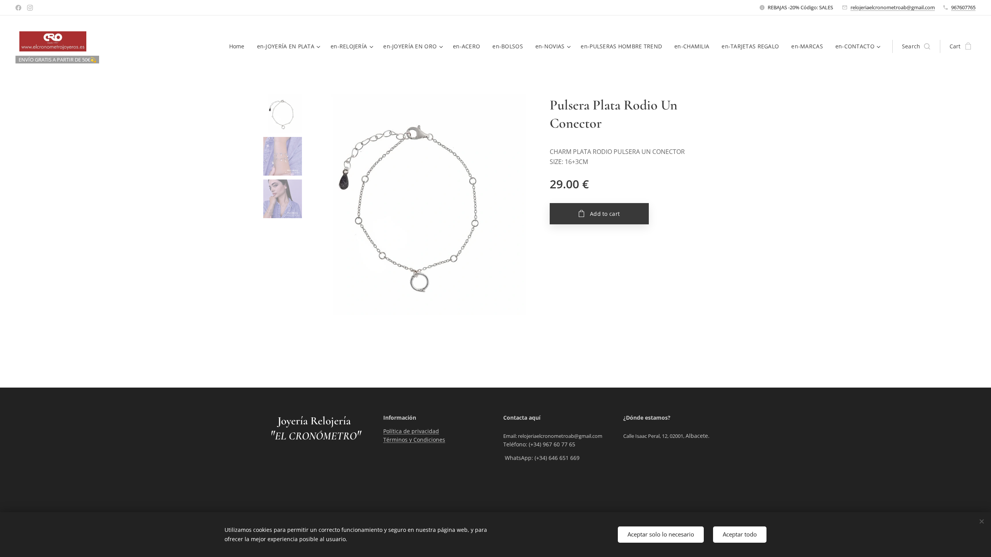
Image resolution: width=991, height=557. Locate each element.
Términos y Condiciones (414, 439)
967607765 (963, 7)
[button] (916, 46)
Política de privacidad (411, 431)
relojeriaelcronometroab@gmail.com (892, 7)
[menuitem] (239, 46)
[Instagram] (30, 7)
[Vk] (18, 7)
